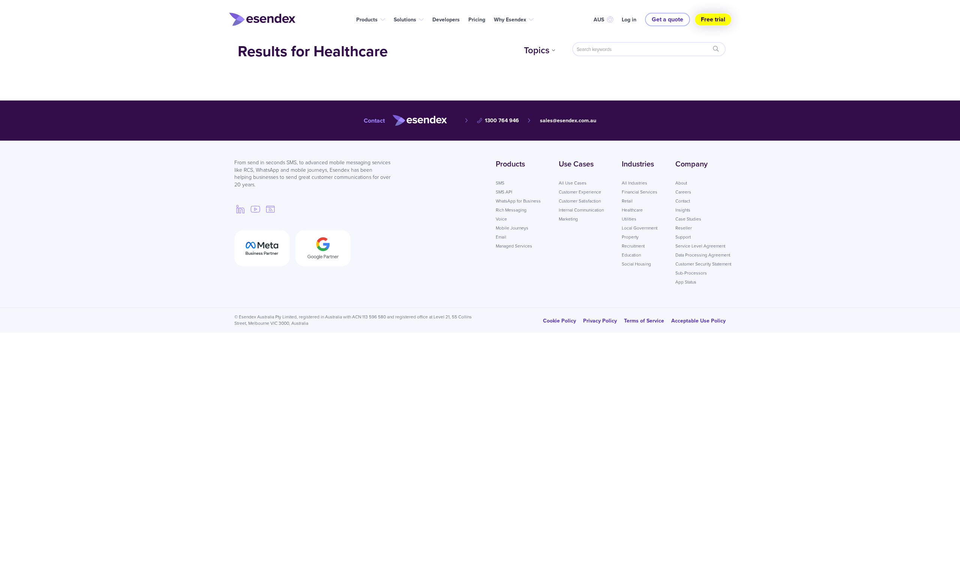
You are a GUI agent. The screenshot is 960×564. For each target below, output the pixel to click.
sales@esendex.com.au (568, 120)
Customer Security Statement (703, 264)
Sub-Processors (691, 273)
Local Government (639, 228)
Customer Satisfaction (580, 201)
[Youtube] (255, 209)
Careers (683, 192)
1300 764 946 (502, 120)
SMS (500, 183)
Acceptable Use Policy (698, 320)
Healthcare (632, 210)
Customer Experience (580, 192)
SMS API (504, 192)
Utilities (629, 219)
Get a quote (667, 19)
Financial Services (639, 192)
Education (631, 255)
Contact (682, 201)
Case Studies (688, 219)
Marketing (568, 219)
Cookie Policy (559, 320)
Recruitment (633, 246)
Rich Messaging (511, 210)
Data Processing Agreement (702, 255)
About (681, 183)
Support (683, 237)
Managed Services (514, 246)
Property (630, 237)
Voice (501, 219)
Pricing (476, 19)
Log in (629, 19)
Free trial (713, 19)
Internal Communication (581, 210)
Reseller (683, 228)
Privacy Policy (600, 320)
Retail (627, 201)
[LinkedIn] (240, 209)
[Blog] (270, 209)
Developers (446, 19)
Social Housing (636, 264)
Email (501, 237)
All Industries (634, 183)
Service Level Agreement (700, 246)
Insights (682, 210)
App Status (685, 282)
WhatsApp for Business (518, 201)
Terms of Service (644, 320)
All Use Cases (572, 183)
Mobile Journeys (512, 228)
